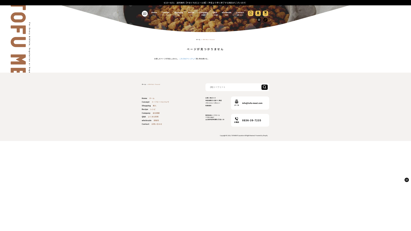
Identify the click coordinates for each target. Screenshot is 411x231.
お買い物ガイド (211, 98)
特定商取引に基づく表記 (214, 100)
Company (203, 12)
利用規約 (208, 105)
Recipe (191, 12)
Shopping (178, 12)
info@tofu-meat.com (252, 103)
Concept (166, 12)
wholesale (226, 12)
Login (258, 14)
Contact (240, 12)
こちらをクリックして (187, 59)
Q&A (215, 12)
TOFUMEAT (234, 135)
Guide (250, 14)
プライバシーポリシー (213, 103)
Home (154, 12)
